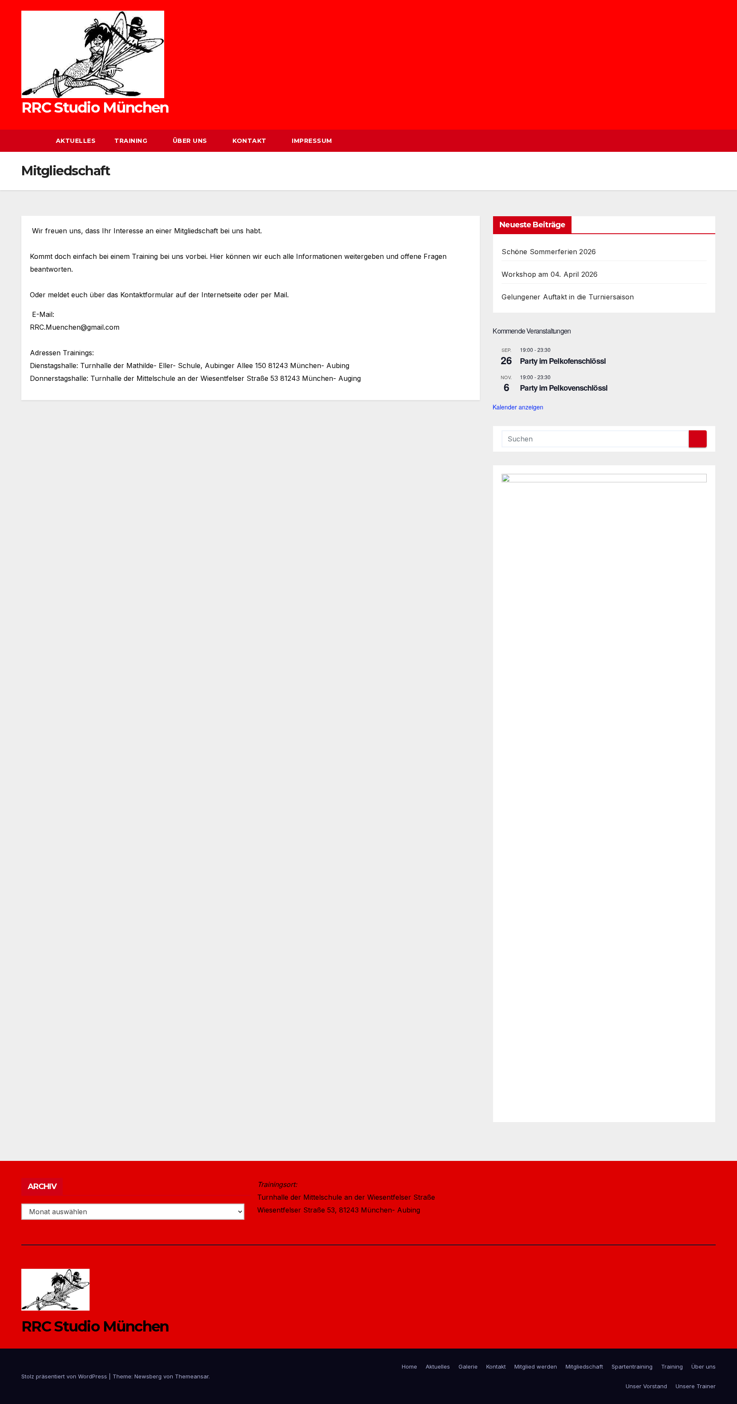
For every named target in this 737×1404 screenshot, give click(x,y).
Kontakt (250, 141)
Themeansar (192, 1376)
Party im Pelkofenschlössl (563, 360)
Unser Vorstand (646, 1386)
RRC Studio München (94, 107)
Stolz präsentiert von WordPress (65, 1376)
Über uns (191, 141)
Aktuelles (76, 141)
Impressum (312, 141)
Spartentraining (632, 1366)
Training (131, 141)
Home (409, 1366)
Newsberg (148, 1376)
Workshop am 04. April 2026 (550, 274)
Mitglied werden (535, 1366)
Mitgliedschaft (584, 1366)
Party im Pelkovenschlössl (563, 387)
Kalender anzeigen (518, 407)
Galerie (468, 1366)
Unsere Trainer (696, 1386)
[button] (693, 140)
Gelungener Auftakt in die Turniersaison (568, 297)
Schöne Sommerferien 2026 (549, 251)
